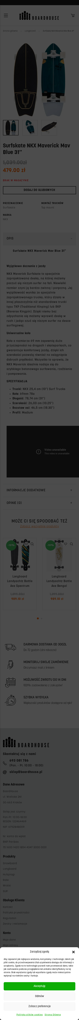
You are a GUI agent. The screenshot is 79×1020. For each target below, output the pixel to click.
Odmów (39, 996)
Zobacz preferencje (39, 1006)
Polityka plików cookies (30, 1015)
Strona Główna (53, 1015)
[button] (73, 952)
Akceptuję (39, 986)
